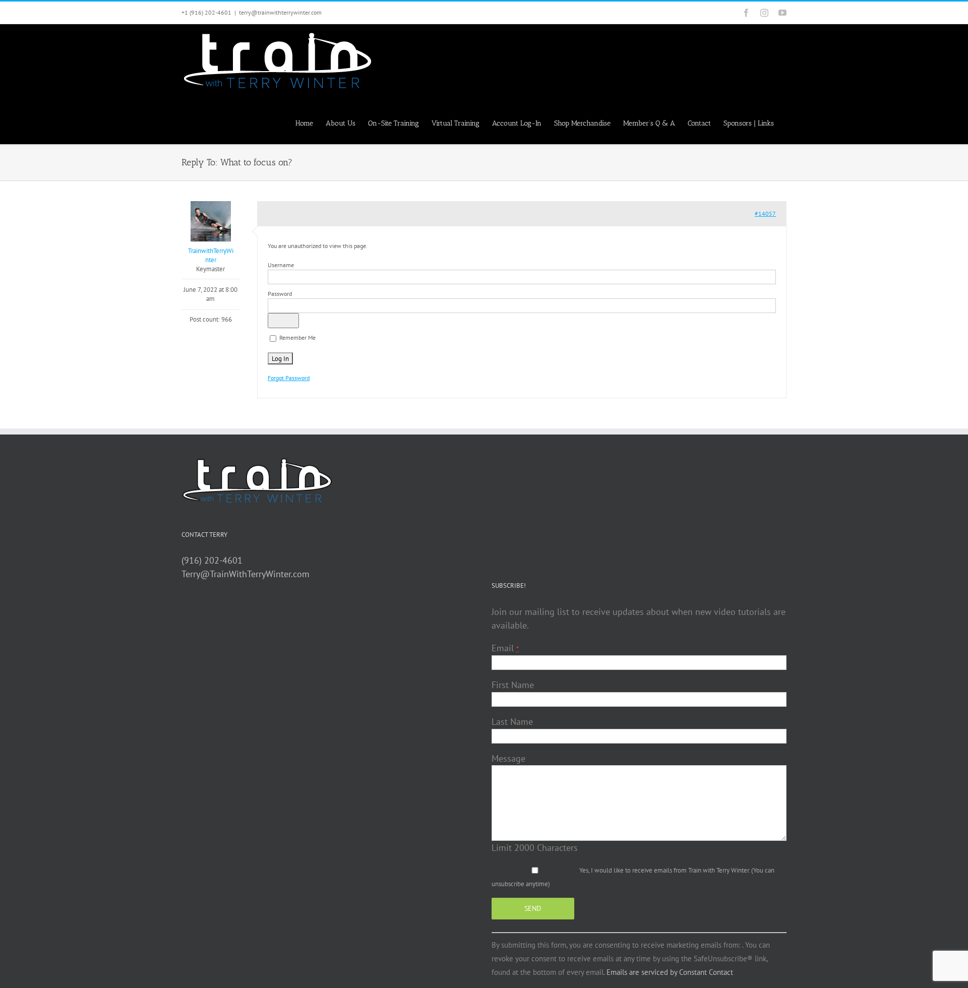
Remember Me (297, 337)
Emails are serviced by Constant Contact (670, 972)
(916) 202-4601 (212, 560)
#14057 (765, 213)
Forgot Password (289, 378)
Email (505, 648)
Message (508, 758)
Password (280, 293)
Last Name (512, 721)
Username (281, 265)
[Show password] (283, 320)
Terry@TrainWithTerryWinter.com (246, 574)
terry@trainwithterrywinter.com (280, 12)
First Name (513, 685)
